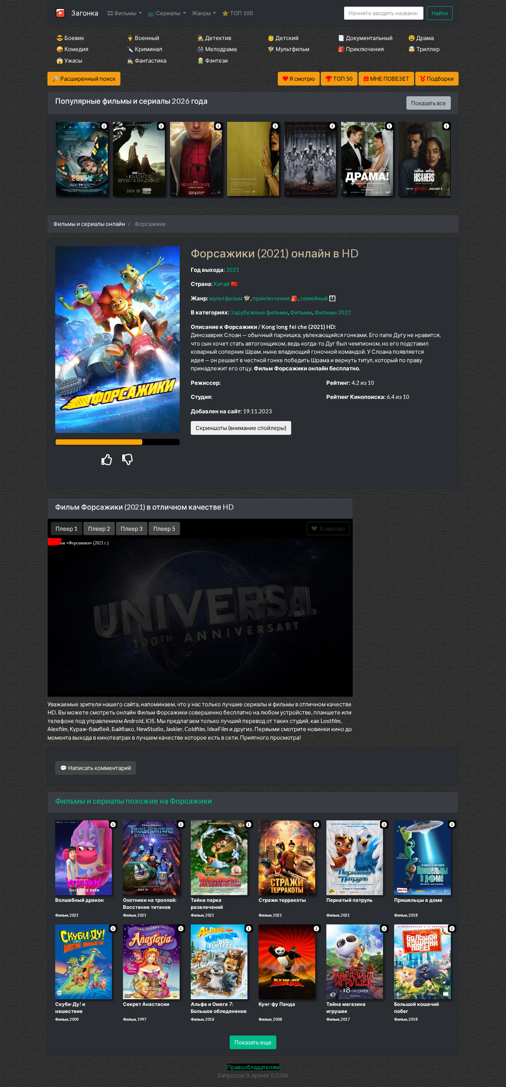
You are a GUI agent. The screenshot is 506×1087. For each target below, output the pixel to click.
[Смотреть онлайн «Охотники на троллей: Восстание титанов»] (151, 857)
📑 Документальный (363, 37)
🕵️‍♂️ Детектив (214, 37)
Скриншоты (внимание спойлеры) (241, 427)
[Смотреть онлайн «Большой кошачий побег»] (422, 961)
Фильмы (301, 312)
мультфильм (225, 298)
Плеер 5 (164, 528)
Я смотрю (331, 528)
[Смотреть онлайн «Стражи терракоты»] (287, 857)
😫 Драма (421, 37)
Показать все (428, 103)
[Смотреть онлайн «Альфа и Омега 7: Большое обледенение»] (219, 961)
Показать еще (253, 1042)
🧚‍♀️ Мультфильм (288, 49)
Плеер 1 (66, 528)
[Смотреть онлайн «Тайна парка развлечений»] (219, 857)
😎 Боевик (70, 37)
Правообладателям (253, 1067)
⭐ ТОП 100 (237, 13)
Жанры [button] (202, 13)
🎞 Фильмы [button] (122, 13)
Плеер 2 (99, 528)
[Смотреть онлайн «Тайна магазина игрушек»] (354, 961)
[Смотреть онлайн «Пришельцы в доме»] (422, 857)
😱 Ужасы (69, 60)
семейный (314, 298)
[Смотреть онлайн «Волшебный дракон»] (83, 857)
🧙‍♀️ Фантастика (146, 60)
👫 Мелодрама (217, 49)
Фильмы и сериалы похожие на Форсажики (133, 800)
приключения (271, 298)
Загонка (85, 13)
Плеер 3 (132, 528)
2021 (232, 269)
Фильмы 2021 (332, 312)
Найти (440, 13)
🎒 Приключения (361, 49)
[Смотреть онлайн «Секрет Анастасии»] (151, 961)
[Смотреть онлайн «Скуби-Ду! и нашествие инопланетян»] (83, 961)
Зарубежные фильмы (259, 312)
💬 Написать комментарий (95, 767)
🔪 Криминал (144, 49)
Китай (222, 283)
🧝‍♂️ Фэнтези (212, 60)
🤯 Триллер (424, 49)
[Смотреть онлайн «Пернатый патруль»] (354, 857)
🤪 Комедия (72, 49)
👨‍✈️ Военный (143, 37)
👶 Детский (283, 37)
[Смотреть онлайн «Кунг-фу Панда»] (287, 961)
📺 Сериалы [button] (165, 13)
